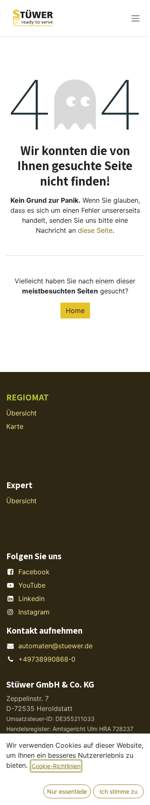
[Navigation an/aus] (135, 18)
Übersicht (21, 413)
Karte (14, 426)
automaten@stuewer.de (55, 646)
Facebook (34, 572)
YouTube (31, 585)
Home (75, 310)
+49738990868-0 (46, 659)
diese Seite (95, 230)
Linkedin (31, 598)
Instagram (34, 612)
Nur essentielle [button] (67, 791)
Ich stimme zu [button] (119, 791)
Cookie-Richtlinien (56, 765)
